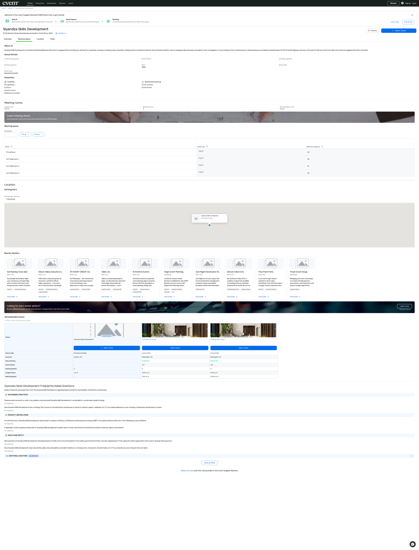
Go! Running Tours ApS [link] (17, 272)
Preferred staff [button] (86, 289)
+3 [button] (173, 292)
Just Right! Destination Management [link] (208, 272)
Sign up (408, 3)
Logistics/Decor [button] (43, 292)
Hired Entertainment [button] (20, 289)
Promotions (40, 3)
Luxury (70, 3)
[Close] (412, 15)
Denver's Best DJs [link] (235, 272)
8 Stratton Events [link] (141, 272)
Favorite (374, 30)
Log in (414, 3)
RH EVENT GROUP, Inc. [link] (80, 272)
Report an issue (187, 471)
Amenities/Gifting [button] (177, 289)
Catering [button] (167, 292)
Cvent (3, 8)
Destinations (51, 3)
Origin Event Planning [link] (173, 272)
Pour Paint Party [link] (265, 272)
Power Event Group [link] (298, 272)
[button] (15, 134)
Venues (30, 3)
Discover (62, 3)
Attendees (8, 131)
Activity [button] (10, 289)
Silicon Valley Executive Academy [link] (51, 272)
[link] (19, 263)
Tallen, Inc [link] (105, 272)
